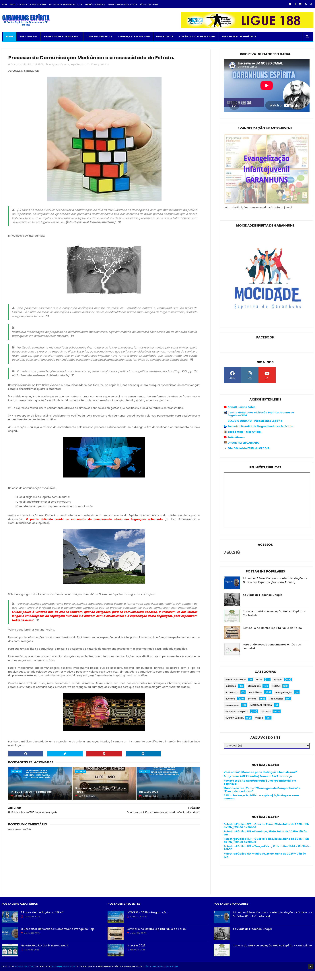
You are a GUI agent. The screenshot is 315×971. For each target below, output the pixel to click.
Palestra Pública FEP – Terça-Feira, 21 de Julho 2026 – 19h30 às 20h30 (267, 848)
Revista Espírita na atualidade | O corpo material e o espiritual (260, 782)
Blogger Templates (63, 966)
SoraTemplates (24, 966)
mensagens (232, 705)
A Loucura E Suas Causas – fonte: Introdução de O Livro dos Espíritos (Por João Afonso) (275, 580)
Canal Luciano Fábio (241, 407)
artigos (53, 64)
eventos (230, 698)
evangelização (283, 692)
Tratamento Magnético (239, 36)
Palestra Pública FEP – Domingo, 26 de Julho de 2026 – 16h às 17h (265, 833)
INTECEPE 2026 (148, 792)
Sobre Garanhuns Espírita (122, 4)
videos (259, 717)
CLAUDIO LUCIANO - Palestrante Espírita (255, 421)
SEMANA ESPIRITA (234, 717)
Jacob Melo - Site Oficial (244, 432)
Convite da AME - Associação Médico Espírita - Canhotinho (272, 945)
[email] (289, 4)
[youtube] (311, 4)
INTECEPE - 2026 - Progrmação (31, 792)
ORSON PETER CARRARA (243, 443)
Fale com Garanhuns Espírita (65, 4)
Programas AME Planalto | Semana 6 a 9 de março (258, 776)
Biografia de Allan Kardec (62, 36)
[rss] (306, 4)
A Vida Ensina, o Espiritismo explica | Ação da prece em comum (261, 797)
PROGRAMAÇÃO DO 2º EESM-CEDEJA (44, 945)
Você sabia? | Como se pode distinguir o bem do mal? (260, 772)
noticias (104, 64)
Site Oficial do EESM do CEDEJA (248, 448)
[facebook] (295, 4)
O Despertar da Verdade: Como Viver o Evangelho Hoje (57, 929)
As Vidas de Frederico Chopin (262, 595)
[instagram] (300, 4)
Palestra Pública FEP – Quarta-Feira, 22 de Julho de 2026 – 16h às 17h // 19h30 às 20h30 (266, 840)
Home (4, 4)
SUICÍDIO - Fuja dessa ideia (197, 36)
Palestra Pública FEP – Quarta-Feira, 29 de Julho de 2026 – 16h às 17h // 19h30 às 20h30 (266, 825)
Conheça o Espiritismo (134, 36)
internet (253, 698)
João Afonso (91, 64)
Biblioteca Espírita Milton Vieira (28, 4)
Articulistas (29, 36)
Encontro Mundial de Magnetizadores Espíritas (260, 426)
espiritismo (77, 64)
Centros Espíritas (99, 36)
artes (259, 679)
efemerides (254, 685)
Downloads (164, 36)
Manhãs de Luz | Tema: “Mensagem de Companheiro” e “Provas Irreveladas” (262, 789)
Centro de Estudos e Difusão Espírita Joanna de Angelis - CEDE (261, 414)
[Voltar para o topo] (310, 966)
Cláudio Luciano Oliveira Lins (160, 966)
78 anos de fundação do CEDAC (42, 912)
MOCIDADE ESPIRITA (261, 705)
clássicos (64, 64)
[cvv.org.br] (247, 27)
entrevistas (232, 692)
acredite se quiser (235, 679)
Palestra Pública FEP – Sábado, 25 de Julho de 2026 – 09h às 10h (265, 855)
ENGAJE (277, 685)
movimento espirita (236, 711)
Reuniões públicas (95, 4)
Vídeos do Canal (149, 4)
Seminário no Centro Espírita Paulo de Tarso (100, 790)
